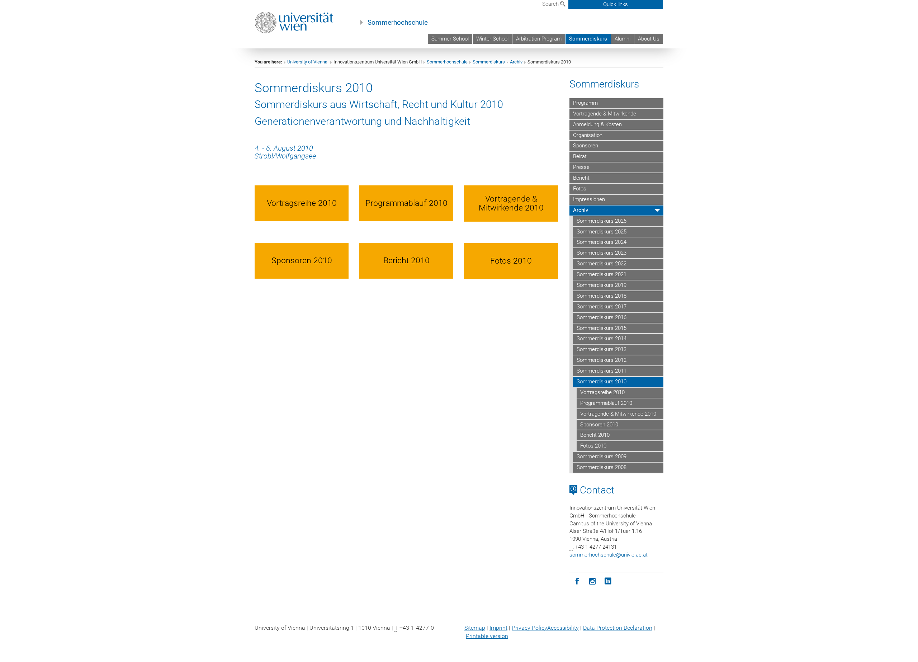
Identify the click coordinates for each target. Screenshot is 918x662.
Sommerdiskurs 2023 (601, 253)
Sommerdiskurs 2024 (601, 242)
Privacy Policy (529, 627)
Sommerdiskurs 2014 (601, 338)
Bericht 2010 (595, 435)
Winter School (492, 39)
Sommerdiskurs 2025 (601, 231)
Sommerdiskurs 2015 (601, 328)
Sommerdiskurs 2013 (601, 349)
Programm (585, 103)
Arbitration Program (539, 39)
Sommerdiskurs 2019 (601, 285)
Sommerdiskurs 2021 (601, 274)
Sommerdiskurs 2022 (601, 263)
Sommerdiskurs (588, 39)
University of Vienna (307, 62)
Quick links (615, 4)
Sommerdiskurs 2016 (601, 317)
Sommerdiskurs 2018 (601, 296)
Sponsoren (585, 145)
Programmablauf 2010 (606, 403)
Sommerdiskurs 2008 (601, 467)
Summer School (450, 39)
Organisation (587, 135)
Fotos (579, 188)
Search (551, 4)
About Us (648, 39)
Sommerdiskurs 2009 (601, 456)
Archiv (516, 62)
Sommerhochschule (398, 23)
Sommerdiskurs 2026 (601, 221)
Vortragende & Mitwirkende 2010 (618, 414)
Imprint (498, 627)
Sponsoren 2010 (599, 424)
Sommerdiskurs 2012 (601, 360)
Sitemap (474, 627)
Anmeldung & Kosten (597, 124)
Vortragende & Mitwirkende (604, 113)
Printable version (487, 636)
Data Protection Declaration (617, 627)
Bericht (581, 178)
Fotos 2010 (593, 446)
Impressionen (589, 199)
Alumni (622, 39)
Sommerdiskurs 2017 (601, 306)
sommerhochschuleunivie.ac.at (608, 555)
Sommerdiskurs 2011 (601, 371)
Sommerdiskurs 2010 (601, 381)
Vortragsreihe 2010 (602, 392)
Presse (581, 167)
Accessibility (563, 627)
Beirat (580, 156)
